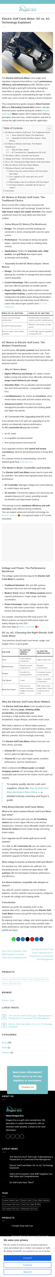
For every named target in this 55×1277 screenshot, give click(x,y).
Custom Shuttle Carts (11, 1200)
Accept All (27, 1258)
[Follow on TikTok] (33, 2)
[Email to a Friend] (27, 939)
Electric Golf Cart (41, 979)
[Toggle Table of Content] (47, 128)
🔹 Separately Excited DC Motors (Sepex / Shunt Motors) (27, 139)
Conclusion (9, 191)
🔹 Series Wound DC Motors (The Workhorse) (26, 135)
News (4, 1047)
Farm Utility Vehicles (41, 1200)
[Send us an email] (36, 2)
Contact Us (27, 1087)
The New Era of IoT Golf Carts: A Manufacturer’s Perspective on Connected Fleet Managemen (30, 1017)
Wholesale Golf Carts (29, 1209)
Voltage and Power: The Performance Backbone (24, 159)
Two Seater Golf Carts (11, 1209)
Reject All (27, 1272)
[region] (27, 1256)
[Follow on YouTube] (38, 2)
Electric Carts (27, 979)
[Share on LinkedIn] (37, 939)
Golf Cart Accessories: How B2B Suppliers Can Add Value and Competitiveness (14, 954)
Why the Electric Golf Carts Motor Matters (22, 165)
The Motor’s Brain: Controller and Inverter (22, 155)
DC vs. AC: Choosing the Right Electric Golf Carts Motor (27, 162)
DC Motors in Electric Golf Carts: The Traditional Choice (27, 132)
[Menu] (3, 8)
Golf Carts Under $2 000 (31, 1204)
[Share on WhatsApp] (14, 939)
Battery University (27, 627)
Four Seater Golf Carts (11, 1204)
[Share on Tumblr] (41, 939)
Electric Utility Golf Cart (11, 983)
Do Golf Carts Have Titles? (22, 1182)
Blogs (4, 1043)
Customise (27, 1265)
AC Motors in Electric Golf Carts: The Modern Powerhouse (23, 145)
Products (6, 1052)
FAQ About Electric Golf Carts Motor (19, 168)
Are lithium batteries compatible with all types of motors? (27, 186)
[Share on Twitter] (23, 939)
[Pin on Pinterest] (32, 939)
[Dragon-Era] (27, 8)
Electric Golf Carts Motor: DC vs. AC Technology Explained (30, 1025)
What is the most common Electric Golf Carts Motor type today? (28, 172)
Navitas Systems (9, 515)
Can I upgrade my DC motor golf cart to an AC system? (26, 178)
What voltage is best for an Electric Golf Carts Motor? (29, 182)
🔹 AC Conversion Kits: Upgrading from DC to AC (27, 152)
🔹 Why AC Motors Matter (19, 150)
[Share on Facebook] (18, 939)
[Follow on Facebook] (31, 2)
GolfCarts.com (26, 462)
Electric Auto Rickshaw (11, 979)
